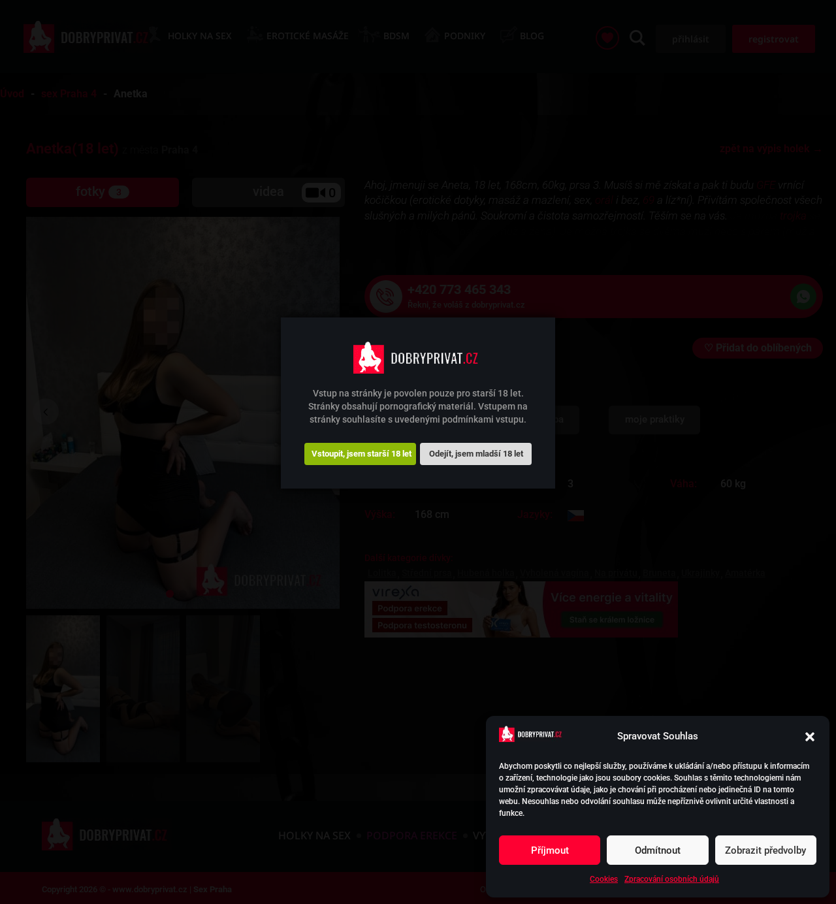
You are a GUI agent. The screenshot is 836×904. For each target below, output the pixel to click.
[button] (809, 736)
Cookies (604, 879)
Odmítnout (658, 850)
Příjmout (550, 850)
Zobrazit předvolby (765, 850)
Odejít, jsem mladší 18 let (476, 454)
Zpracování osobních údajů (671, 879)
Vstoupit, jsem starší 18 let (361, 454)
